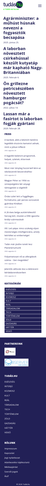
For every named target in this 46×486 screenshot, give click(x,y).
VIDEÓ (9, 331)
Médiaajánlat (11, 467)
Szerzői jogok (11, 471)
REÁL (8, 304)
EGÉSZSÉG (11, 289)
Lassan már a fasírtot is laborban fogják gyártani (22, 118)
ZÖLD (8, 319)
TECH (8, 312)
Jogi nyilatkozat (12, 457)
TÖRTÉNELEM (13, 315)
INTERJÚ (10, 293)
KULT (8, 300)
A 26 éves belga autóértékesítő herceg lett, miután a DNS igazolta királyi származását (21, 216)
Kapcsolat (9, 453)
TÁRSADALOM (13, 308)
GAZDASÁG (11, 323)
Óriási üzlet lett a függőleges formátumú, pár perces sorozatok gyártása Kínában (21, 200)
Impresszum (10, 448)
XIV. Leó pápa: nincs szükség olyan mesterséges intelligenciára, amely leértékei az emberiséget (22, 232)
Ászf (6, 476)
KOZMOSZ (11, 297)
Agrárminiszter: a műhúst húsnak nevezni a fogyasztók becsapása (21, 28)
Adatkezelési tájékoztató (16, 462)
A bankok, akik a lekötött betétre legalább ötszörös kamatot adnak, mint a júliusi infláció (21, 143)
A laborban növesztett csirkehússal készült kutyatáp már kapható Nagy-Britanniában (22, 60)
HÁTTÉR (10, 327)
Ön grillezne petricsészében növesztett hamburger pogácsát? (18, 93)
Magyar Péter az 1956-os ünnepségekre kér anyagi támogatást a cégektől (17, 184)
